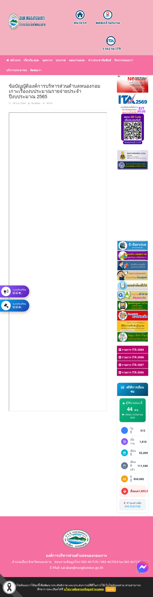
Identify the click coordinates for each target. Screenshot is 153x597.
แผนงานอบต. (77, 60)
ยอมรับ (110, 589)
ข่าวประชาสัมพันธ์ (99, 60)
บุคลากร (47, 60)
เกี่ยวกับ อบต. (31, 60)
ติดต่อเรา (35, 70)
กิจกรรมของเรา (123, 60)
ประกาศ (61, 60)
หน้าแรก (15, 60)
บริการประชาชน (16, 70)
